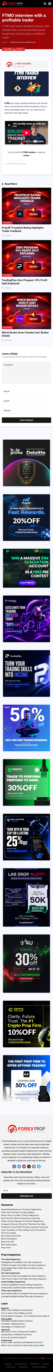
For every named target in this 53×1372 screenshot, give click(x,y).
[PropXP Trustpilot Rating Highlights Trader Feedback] (26, 206)
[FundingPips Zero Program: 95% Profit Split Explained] (26, 258)
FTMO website (28, 152)
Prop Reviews (24, 63)
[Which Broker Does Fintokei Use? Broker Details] (26, 310)
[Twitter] (19, 1166)
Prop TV (19, 49)
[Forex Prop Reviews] (12, 3)
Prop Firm (15, 164)
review (26, 155)
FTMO (7, 103)
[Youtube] (24, 1166)
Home (4, 42)
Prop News (8, 49)
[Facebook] (14, 1166)
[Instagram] (29, 1166)
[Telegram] (39, 1166)
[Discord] (34, 1166)
